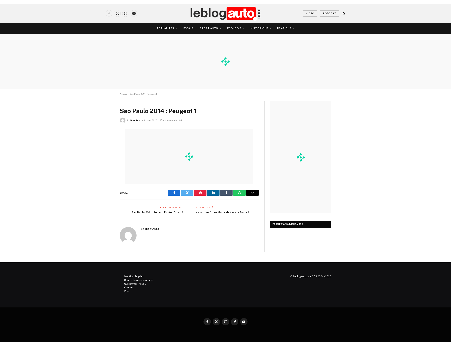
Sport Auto (209, 28)
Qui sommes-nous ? (135, 283)
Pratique (284, 28)
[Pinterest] (107, 167)
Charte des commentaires (138, 280)
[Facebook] (107, 140)
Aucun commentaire (173, 120)
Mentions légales (134, 276)
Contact (129, 287)
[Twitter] (107, 149)
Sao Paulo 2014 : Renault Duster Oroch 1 (157, 212)
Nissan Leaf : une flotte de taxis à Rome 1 (222, 212)
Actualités (165, 28)
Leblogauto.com (302, 276)
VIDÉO (310, 13)
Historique (259, 28)
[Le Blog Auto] (225, 13)
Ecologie (234, 28)
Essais (188, 28)
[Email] (107, 176)
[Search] (343, 13)
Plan (126, 291)
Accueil (124, 94)
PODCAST (329, 13)
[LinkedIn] (107, 158)
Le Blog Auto (134, 120)
